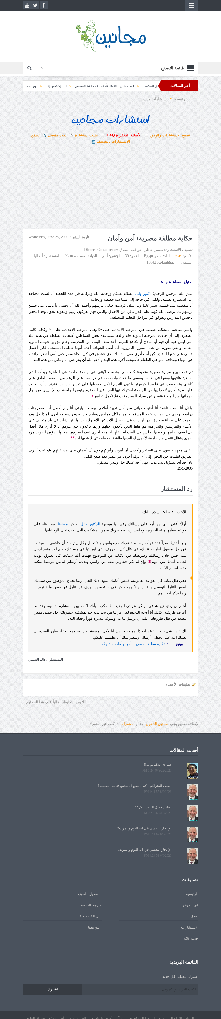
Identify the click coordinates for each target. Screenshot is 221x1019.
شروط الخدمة (91, 905)
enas (178, 256)
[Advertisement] (110, 188)
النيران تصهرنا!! (71, 86)
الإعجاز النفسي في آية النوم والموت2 (144, 828)
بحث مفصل (57, 135)
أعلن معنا (95, 927)
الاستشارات (189, 927)
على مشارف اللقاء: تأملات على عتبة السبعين (120, 86)
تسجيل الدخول (157, 724)
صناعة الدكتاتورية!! (157, 764)
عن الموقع (190, 905)
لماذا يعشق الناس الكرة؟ (153, 807)
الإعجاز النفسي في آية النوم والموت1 (144, 850)
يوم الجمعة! (45, 86)
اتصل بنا (192, 916)
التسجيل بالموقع (90, 894)
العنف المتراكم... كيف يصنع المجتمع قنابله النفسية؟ (134, 786)
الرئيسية (192, 894)
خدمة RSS (191, 938)
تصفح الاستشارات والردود (170, 135)
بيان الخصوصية (91, 916)
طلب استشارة (86, 135)
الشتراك (127, 724)
